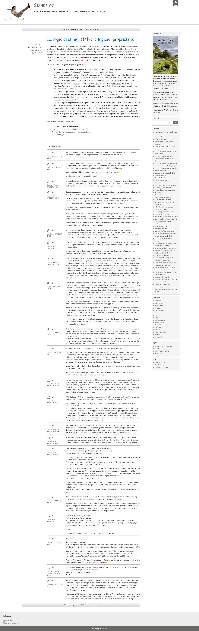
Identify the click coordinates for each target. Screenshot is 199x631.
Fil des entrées (9, 621)
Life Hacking (159, 327)
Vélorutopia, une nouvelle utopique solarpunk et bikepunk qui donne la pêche (166, 289)
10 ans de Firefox (160, 175)
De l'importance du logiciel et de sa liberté (70, 129)
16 (48, 497)
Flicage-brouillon (160, 332)
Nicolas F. (52, 246)
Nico (51, 501)
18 (48, 539)
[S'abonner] (175, 6)
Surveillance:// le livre (162, 351)
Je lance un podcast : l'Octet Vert (165, 248)
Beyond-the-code (160, 325)
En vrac (157, 313)
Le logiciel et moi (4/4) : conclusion (166, 168)
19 (48, 568)
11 (48, 380)
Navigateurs (159, 303)
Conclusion (58, 135)
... (111, 152)
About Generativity (161, 171)
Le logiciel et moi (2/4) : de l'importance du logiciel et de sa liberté (165, 158)
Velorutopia (158, 337)
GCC (97, 83)
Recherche (156, 118)
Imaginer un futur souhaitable (164, 231)
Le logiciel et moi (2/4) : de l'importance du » (84, 29)
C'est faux (110, 72)
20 (48, 581)
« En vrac (66, 29)
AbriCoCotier (53, 185)
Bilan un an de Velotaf (162, 226)
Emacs (76, 83)
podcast (157, 335)
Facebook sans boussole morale (165, 190)
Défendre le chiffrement (162, 178)
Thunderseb (53, 262)
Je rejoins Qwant (160, 192)
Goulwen (52, 401)
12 (48, 397)
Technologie (38, 53)
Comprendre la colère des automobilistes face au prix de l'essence (164, 202)
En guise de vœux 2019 (162, 214)
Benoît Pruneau (54, 196)
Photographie (159, 322)
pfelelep (52, 519)
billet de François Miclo (75, 49)
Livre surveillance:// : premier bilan (166, 185)
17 (48, 516)
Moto (156, 318)
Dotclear (104, 629)
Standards (158, 301)
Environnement (160, 320)
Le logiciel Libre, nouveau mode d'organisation (71, 132)
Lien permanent (37, 50)
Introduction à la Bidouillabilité (165, 173)
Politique (158, 308)
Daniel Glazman (94, 49)
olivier (51, 234)
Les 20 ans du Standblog (162, 277)
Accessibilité (159, 306)
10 (48, 349)
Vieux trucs (158, 330)
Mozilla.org (158, 362)
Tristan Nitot (38, 45)
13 (48, 426)
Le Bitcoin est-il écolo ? (162, 255)
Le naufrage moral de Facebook (165, 212)
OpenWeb (158, 365)
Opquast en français (161, 367)
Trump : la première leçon (163, 188)
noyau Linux (116, 83)
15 (48, 449)
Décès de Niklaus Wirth (162, 284)
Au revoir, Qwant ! (161, 229)
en (156, 315)
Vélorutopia (169, 103)
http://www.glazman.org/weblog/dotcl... (83, 176)
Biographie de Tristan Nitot (163, 346)
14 (48, 438)
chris (51, 167)
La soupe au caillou (161, 139)
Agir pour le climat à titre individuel (166, 217)
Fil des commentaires (12, 623)
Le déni (157, 224)
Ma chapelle (159, 137)
